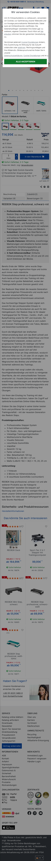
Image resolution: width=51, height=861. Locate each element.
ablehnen (21, 47)
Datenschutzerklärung (13, 55)
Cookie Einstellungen (29, 42)
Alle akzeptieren (25, 61)
